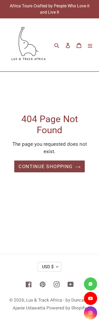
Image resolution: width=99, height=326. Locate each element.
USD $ (48, 266)
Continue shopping (45, 166)
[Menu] (90, 44)
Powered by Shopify (66, 308)
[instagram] (90, 312)
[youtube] (90, 298)
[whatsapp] (90, 284)
